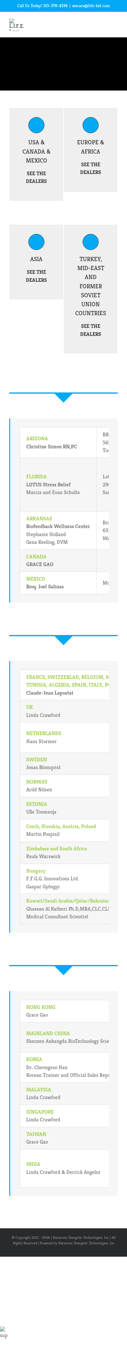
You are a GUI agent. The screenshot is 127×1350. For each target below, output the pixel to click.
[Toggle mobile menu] (115, 23)
